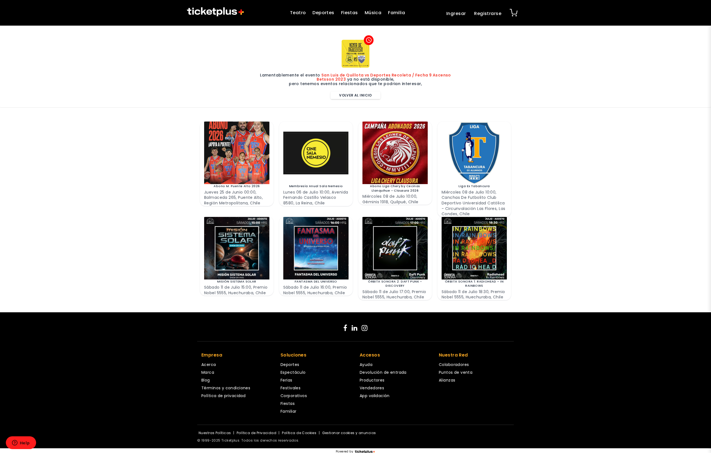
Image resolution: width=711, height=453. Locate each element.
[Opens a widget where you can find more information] (21, 443)
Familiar (288, 411)
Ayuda (366, 364)
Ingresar (456, 13)
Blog (205, 380)
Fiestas (349, 12)
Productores (372, 380)
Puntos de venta (455, 372)
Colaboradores (454, 364)
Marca (207, 372)
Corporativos (294, 395)
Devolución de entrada (383, 372)
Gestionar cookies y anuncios (349, 432)
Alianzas (447, 380)
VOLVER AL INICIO (355, 95)
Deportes (323, 12)
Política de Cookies (299, 432)
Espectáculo (293, 372)
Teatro (298, 12)
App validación (375, 395)
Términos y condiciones (225, 388)
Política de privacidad (223, 395)
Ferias (286, 380)
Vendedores (372, 388)
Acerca (208, 364)
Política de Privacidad (256, 432)
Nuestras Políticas (215, 432)
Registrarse (487, 13)
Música (373, 12)
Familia (396, 12)
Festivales (291, 388)
